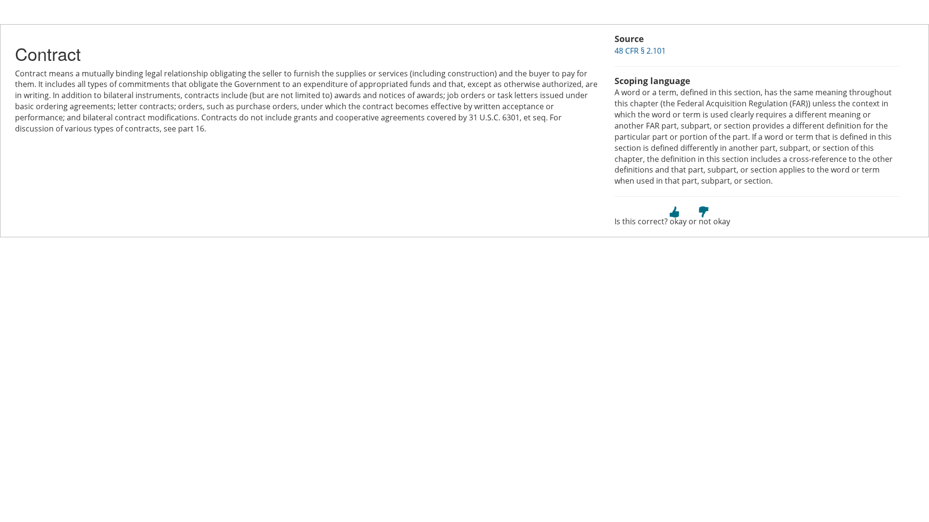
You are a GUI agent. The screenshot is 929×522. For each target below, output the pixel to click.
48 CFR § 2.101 (640, 50)
